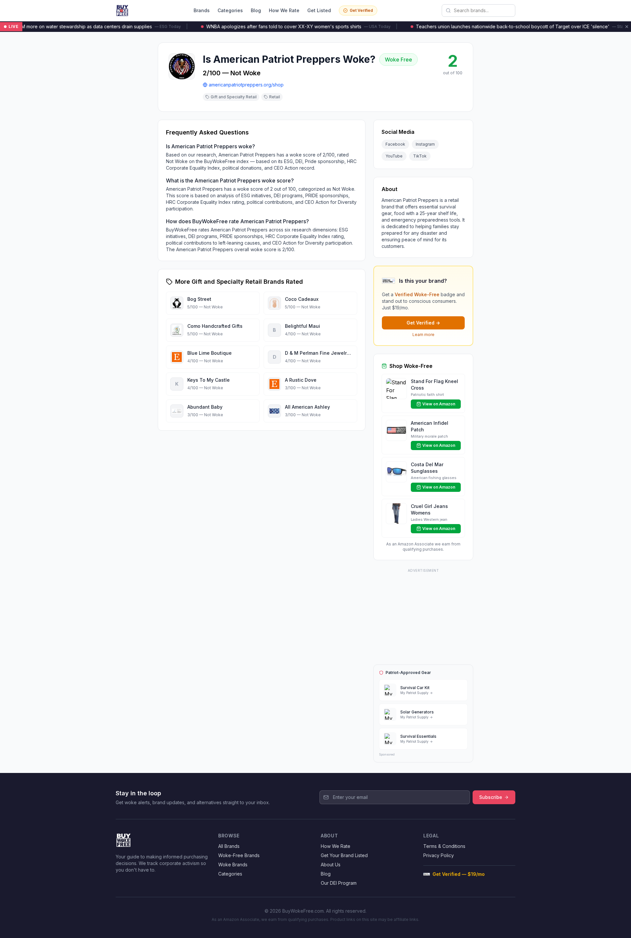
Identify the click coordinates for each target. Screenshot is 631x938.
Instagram (425, 144)
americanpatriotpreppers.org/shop (246, 84)
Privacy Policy (438, 855)
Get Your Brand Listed (344, 855)
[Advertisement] (423, 615)
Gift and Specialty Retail (234, 96)
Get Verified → (423, 322)
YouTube (394, 156)
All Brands (229, 846)
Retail (274, 96)
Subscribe (490, 797)
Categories (230, 10)
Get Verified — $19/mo (458, 874)
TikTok (420, 156)
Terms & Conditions (444, 846)
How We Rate (284, 10)
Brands (202, 10)
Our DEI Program (339, 883)
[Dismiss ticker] (626, 26)
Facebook (395, 144)
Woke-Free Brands (239, 855)
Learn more (423, 334)
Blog (256, 10)
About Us (330, 864)
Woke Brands (232, 864)
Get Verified (361, 10)
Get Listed (319, 10)
